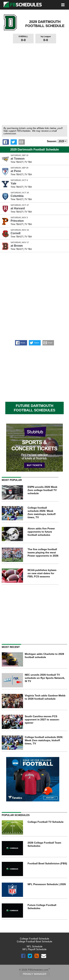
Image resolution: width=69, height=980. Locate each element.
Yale (13, 183)
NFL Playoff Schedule (34, 949)
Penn (16, 171)
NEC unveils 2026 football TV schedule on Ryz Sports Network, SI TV (45, 678)
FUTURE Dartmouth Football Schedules (34, 408)
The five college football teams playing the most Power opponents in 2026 (43, 552)
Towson (18, 158)
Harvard (18, 208)
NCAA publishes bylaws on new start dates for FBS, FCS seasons (42, 573)
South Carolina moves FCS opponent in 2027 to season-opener (42, 719)
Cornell (15, 233)
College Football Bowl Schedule (34, 941)
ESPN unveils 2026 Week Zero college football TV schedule (42, 490)
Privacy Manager (34, 974)
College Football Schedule (34, 938)
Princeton (17, 220)
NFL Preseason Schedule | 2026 (47, 884)
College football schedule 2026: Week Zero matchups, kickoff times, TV (44, 740)
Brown (17, 245)
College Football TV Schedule (46, 821)
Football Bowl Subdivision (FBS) (47, 863)
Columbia (17, 195)
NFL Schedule (34, 946)
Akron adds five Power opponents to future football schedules (41, 531)
